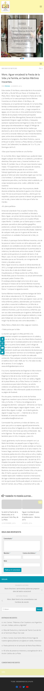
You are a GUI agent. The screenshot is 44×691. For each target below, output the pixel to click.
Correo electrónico (29, 553)
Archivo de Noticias (9, 68)
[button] (20, 58)
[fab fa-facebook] (17, 687)
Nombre (7, 553)
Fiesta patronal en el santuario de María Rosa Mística (22, 646)
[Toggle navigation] (41, 6)
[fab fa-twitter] (24, 687)
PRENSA (7, 86)
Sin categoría (22, 22)
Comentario (8, 539)
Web (5, 561)
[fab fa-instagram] (20, 687)
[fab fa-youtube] (27, 687)
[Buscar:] (19, 609)
